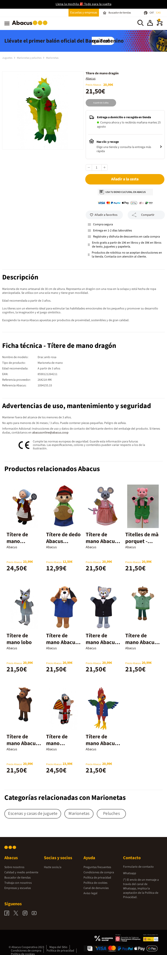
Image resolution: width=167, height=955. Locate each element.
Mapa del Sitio (58, 947)
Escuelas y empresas (83, 12)
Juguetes (7, 58)
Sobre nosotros (14, 867)
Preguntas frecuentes (97, 867)
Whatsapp (129, 873)
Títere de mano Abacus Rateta (101, 541)
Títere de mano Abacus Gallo (101, 743)
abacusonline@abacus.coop (50, 432)
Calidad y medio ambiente (21, 872)
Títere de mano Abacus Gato (101, 642)
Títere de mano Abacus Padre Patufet (141, 642)
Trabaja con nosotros (18, 883)
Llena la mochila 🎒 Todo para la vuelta (83, 4)
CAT (152, 13)
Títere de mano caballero (57, 743)
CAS (158, 13)
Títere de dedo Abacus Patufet (63, 541)
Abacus (90, 78)
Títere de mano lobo (19, 639)
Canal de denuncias (96, 888)
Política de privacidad (97, 877)
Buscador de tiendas (17, 877)
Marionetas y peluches (29, 58)
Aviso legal (90, 893)
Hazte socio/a (52, 867)
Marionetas (52, 58)
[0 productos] (160, 24)
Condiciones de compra (99, 872)
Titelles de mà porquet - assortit (142, 541)
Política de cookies (95, 883)
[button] (150, 23)
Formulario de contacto (138, 867)
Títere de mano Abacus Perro (62, 642)
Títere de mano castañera (18, 541)
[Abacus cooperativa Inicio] (31, 25)
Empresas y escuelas (17, 888)
